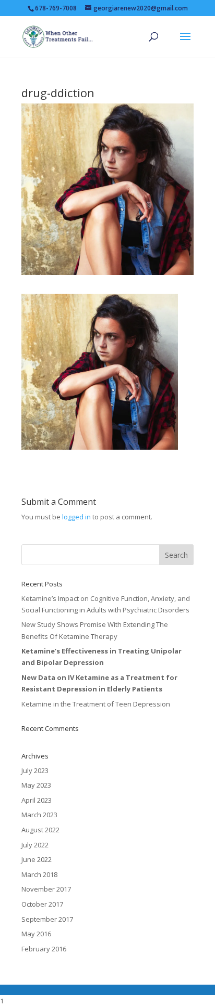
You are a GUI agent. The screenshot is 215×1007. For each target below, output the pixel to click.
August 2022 (40, 829)
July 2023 (35, 770)
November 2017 (46, 889)
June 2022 (36, 859)
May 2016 (36, 933)
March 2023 (39, 814)
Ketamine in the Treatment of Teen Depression (95, 704)
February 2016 (43, 948)
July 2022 (35, 844)
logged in (76, 516)
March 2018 (39, 874)
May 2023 (36, 785)
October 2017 (42, 904)
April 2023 (36, 800)
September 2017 (47, 919)
